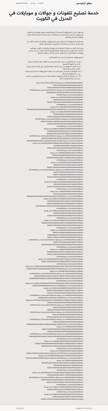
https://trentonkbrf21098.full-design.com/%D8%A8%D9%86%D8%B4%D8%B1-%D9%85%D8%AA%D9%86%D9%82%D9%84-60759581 (55, 107)
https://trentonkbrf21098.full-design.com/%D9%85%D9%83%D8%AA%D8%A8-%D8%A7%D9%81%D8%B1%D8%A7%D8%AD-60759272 (54, 351)
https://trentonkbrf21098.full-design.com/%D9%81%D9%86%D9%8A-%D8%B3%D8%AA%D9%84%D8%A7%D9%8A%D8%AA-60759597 (59, 92)
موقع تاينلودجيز (84, 3)
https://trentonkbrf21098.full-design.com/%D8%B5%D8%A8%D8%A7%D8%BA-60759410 (56, 271)
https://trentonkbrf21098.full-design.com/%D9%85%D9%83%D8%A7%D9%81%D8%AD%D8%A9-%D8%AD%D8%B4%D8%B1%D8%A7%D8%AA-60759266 (54, 355)
